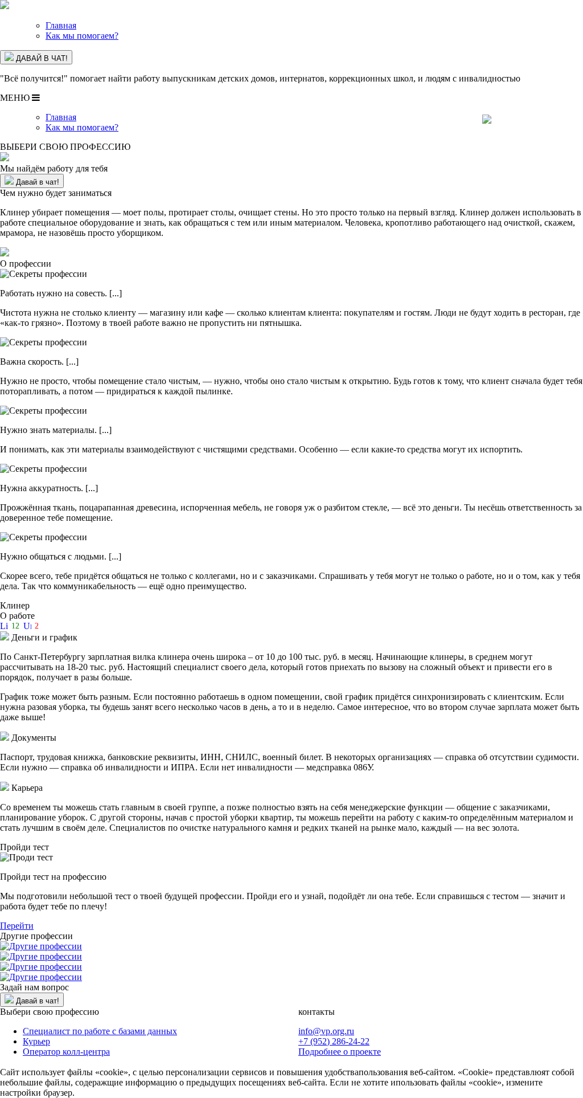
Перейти (17, 925)
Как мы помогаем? (82, 35)
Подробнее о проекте (339, 1051)
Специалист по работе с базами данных (100, 1031)
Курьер (36, 1041)
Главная (61, 25)
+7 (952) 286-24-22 (333, 1041)
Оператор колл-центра (66, 1051)
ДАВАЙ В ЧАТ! (41, 58)
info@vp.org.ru (326, 1031)
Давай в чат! (36, 182)
